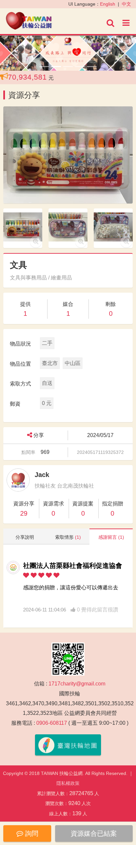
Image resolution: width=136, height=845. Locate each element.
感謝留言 (111, 537)
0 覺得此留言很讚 (97, 609)
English (107, 4)
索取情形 (68, 537)
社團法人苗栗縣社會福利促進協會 (72, 565)
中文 (126, 4)
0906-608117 (51, 723)
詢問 (30, 833)
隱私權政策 (68, 783)
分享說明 (25, 537)
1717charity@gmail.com (77, 683)
